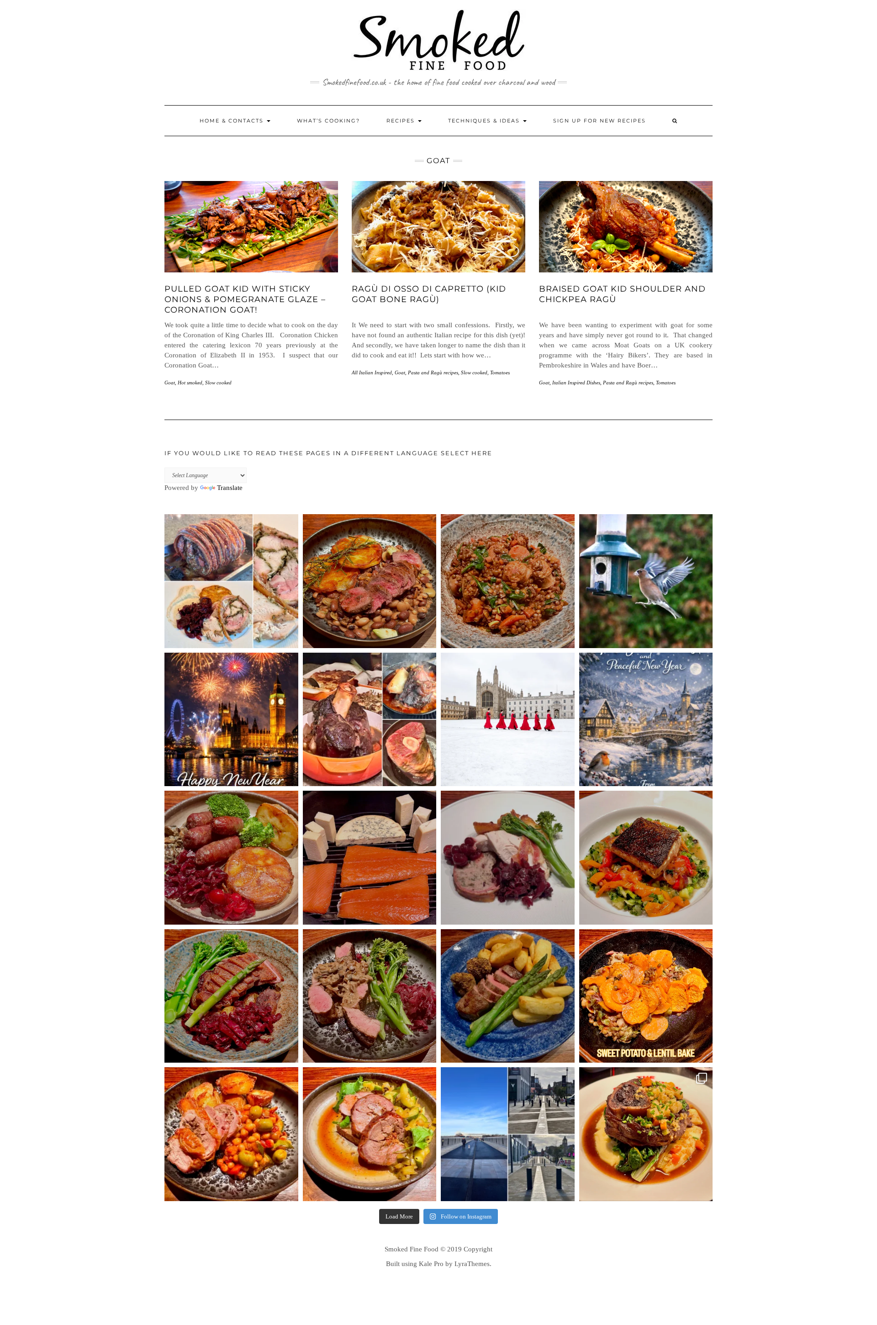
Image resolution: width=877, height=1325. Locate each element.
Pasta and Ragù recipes (433, 372)
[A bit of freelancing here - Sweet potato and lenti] (646, 996)
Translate (230, 487)
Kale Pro (431, 1263)
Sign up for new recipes (599, 120)
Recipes (401, 120)
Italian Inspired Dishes (576, 382)
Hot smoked (190, 382)
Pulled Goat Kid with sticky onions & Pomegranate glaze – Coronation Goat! (245, 299)
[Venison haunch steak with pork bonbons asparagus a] (508, 996)
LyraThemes (472, 1263)
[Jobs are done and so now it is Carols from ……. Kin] (508, 720)
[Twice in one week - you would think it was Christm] (370, 858)
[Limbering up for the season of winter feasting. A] (231, 1134)
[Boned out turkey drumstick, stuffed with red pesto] (370, 1134)
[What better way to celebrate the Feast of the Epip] (508, 581)
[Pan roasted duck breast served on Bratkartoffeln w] (231, 996)
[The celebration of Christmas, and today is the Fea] (508, 858)
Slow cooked (218, 382)
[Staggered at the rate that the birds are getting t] (646, 581)
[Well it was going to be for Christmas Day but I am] (231, 581)
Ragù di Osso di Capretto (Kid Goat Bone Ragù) (429, 294)
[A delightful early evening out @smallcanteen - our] (646, 1134)
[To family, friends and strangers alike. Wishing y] (231, 720)
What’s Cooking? (328, 120)
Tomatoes (500, 372)
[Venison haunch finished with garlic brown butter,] (370, 581)
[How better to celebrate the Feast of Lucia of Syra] (646, 858)
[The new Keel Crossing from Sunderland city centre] (508, 1134)
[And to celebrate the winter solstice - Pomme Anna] (231, 858)
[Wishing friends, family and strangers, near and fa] (646, 720)
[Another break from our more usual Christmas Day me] (370, 720)
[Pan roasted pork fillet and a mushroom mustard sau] (370, 996)
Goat (169, 382)
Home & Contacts (233, 120)
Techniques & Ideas (485, 120)
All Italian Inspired (372, 372)
